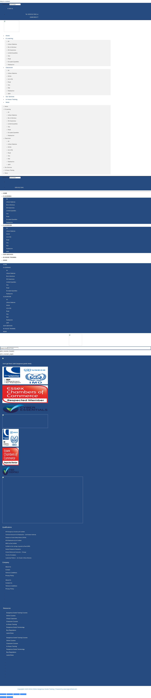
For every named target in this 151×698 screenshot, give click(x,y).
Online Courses (11, 640)
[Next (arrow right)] (10, 697)
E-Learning (9, 38)
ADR (9, 93)
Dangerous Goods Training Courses (17, 637)
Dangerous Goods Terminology (15, 649)
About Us (8, 580)
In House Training (11, 99)
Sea (9, 56)
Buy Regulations (11, 652)
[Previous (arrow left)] (3, 697)
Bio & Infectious (12, 47)
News (7, 102)
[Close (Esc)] (23, 694)
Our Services (10, 96)
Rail (9, 88)
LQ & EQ (10, 79)
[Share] (16, 694)
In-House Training (11, 646)
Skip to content (5, 1)
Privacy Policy (10, 588)
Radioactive (11, 64)
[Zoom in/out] (3, 694)
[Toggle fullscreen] (10, 694)
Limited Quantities (13, 53)
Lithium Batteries (12, 44)
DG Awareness (12, 50)
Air (8, 41)
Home (8, 35)
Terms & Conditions (11, 586)
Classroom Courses (12, 643)
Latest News (10, 655)
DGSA (9, 76)
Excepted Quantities (13, 61)
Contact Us (9, 583)
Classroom (9, 67)
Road (9, 58)
